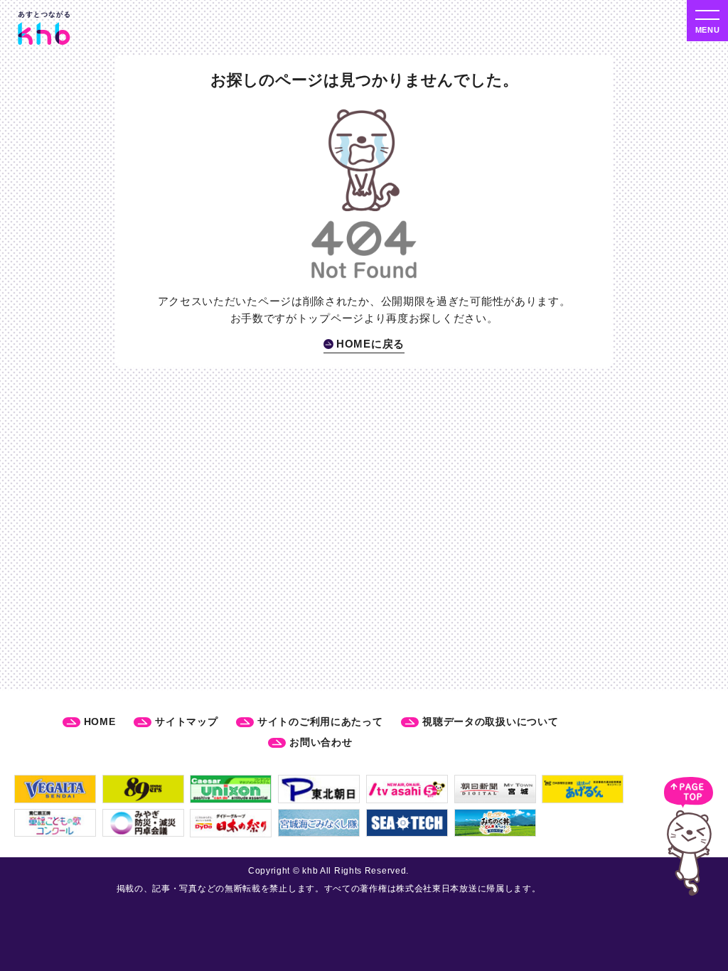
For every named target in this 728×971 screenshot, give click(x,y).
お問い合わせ (320, 742)
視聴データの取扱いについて (490, 721)
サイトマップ (186, 721)
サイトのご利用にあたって (319, 721)
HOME (100, 721)
